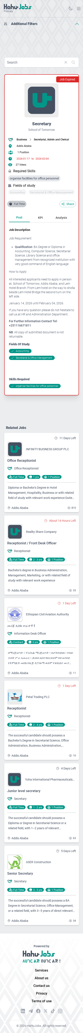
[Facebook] (38, 1011)
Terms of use (41, 1001)
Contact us (41, 986)
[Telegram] (31, 1011)
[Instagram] (60, 1011)
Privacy (41, 993)
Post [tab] (19, 217)
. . (78, 8)
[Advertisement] (41, 40)
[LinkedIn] (23, 1011)
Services (41, 970)
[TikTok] (53, 1011)
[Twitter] (45, 1011)
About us (41, 978)
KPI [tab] (40, 217)
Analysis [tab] (61, 217)
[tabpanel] (42, 308)
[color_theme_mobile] (71, 8)
